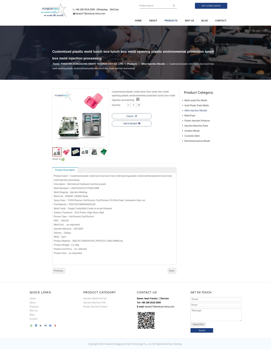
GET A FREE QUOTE (211, 6)
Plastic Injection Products (197, 120)
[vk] (46, 326)
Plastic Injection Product (95, 306)
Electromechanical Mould (197, 141)
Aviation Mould (191, 131)
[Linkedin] (36, 326)
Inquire (129, 116)
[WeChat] (31, 326)
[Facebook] (50, 326)
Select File (198, 324)
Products (34, 306)
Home (33, 298)
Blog (32, 314)
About (33, 302)
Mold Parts (189, 115)
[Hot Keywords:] (174, 5)
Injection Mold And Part (94, 298)
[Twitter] (41, 326)
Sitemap (177, 344)
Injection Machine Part (94, 302)
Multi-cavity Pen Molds (195, 100)
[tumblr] (55, 326)
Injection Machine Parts (196, 126)
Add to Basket (130, 123)
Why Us (34, 310)
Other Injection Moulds (195, 110)
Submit (202, 330)
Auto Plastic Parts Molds (196, 105)
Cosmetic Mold (191, 136)
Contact (33, 319)
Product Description (65, 170)
